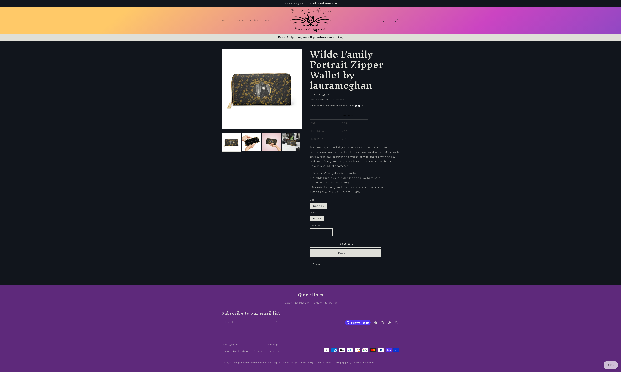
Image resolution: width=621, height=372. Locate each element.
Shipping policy (343, 363)
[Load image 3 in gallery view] (271, 142)
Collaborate (302, 302)
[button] (253, 20)
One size (318, 205)
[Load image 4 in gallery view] (291, 142)
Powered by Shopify (270, 363)
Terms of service (325, 363)
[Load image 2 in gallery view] (251, 142)
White (317, 218)
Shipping (314, 100)
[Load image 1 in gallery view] (231, 142)
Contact (317, 302)
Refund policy (290, 363)
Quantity (315, 225)
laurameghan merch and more (244, 363)
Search (288, 302)
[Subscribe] (276, 322)
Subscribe (331, 302)
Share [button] (316, 264)
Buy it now (345, 253)
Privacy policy (307, 363)
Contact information (364, 363)
